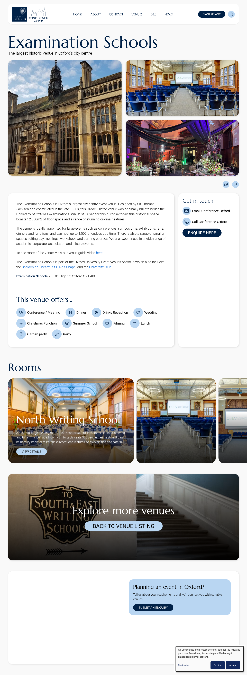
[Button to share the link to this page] (235, 184)
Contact (116, 14)
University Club (100, 267)
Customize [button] (183, 665)
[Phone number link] (176, 643)
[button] (14, 415)
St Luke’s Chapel (64, 267)
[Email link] (166, 643)
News (168, 14)
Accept (233, 665)
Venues (137, 14)
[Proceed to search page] (231, 14)
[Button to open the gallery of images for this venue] (226, 184)
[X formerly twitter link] (133, 643)
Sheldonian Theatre (36, 267)
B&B (153, 14)
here (99, 253)
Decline (217, 665)
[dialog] (210, 659)
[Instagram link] (144, 643)
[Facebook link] (155, 643)
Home (77, 14)
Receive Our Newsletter (157, 661)
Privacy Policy (129, 661)
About (95, 14)
